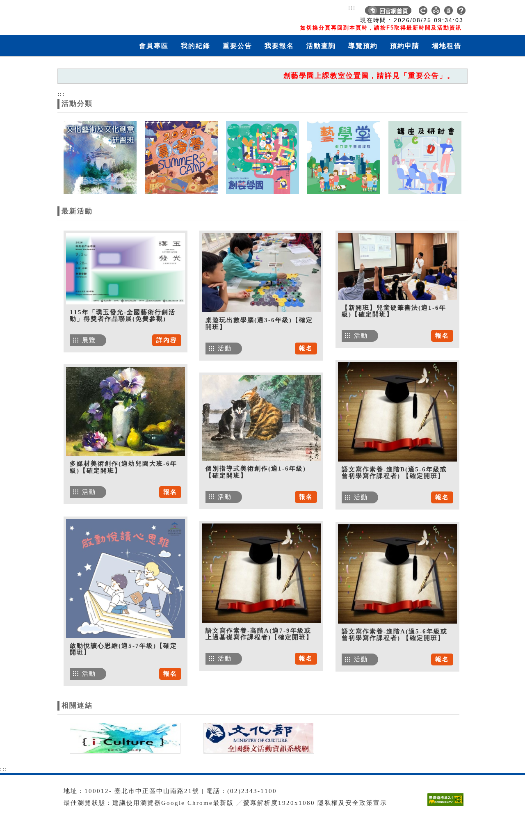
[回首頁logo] (104, 15)
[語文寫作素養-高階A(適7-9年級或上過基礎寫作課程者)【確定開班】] (261, 573)
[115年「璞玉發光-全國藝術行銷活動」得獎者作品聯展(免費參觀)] (125, 268)
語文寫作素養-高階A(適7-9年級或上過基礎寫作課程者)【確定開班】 (259, 634)
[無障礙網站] (447, 805)
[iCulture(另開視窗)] (124, 737)
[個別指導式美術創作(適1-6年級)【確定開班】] (261, 418)
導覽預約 (363, 45)
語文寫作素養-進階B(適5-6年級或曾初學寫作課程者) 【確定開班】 (394, 473)
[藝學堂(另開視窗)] (343, 157)
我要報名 (279, 45)
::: (352, 7)
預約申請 (405, 45)
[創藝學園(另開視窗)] (262, 157)
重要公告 (237, 45)
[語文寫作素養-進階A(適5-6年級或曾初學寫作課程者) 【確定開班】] (397, 574)
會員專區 (154, 45)
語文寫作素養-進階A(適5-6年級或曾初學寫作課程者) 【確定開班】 (394, 635)
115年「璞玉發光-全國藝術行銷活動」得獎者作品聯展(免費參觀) (123, 315)
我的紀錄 (195, 45)
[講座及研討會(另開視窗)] (424, 157)
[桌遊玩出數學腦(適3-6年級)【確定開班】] (261, 273)
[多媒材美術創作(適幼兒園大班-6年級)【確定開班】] (125, 411)
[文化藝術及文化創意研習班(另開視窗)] (100, 157)
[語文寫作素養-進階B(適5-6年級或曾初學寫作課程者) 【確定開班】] (397, 412)
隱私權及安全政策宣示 (352, 803)
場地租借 (446, 45)
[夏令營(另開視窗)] (181, 157)
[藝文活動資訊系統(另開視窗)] (256, 737)
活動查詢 (321, 45)
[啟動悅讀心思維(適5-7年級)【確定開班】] (125, 578)
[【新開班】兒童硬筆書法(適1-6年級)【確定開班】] (397, 266)
